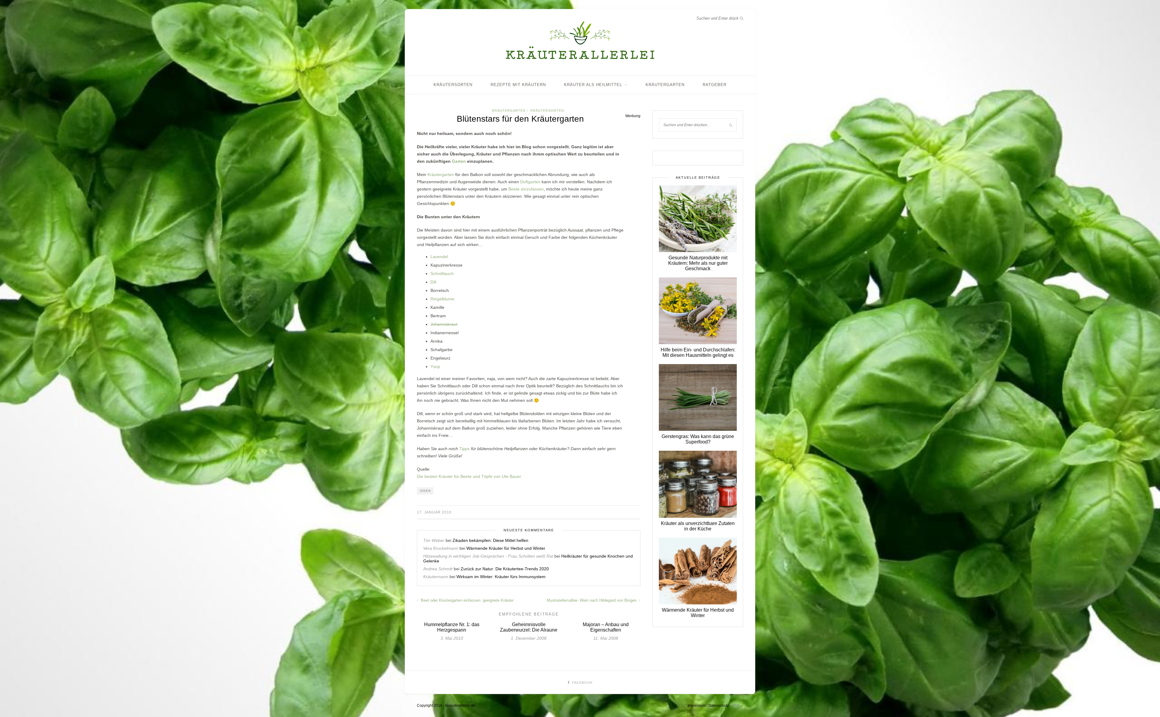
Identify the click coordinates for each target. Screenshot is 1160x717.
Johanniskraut (443, 324)
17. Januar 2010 (434, 512)
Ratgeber (715, 84)
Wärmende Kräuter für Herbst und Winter (505, 548)
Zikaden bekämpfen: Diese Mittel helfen (490, 540)
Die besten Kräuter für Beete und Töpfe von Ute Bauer (469, 476)
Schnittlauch (442, 273)
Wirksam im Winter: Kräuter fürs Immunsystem (501, 576)
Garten (459, 161)
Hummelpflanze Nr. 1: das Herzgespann (451, 627)
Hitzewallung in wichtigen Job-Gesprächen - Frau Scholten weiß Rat (488, 556)
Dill (433, 282)
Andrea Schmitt (438, 568)
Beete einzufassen (526, 189)
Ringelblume (442, 298)
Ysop (435, 366)
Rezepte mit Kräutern (518, 84)
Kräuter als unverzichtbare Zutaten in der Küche (698, 526)
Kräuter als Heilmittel (593, 84)
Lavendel (439, 256)
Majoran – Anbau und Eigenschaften (606, 627)
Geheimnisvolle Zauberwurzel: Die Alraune (528, 627)
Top (737, 705)
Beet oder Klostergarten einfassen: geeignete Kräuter (467, 600)
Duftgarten (530, 181)
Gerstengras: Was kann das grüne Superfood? (698, 439)
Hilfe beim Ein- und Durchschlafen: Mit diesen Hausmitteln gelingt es (698, 352)
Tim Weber (433, 540)
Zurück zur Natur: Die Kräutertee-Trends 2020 (505, 568)
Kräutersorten (452, 84)
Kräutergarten (665, 84)
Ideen (425, 490)
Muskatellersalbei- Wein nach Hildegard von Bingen (592, 600)
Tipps (464, 448)
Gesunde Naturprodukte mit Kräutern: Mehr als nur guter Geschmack (698, 263)
